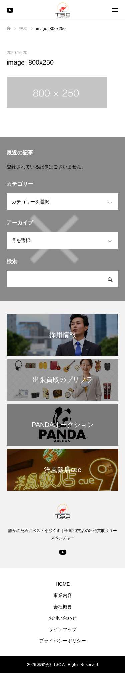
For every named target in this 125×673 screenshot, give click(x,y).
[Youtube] (62, 551)
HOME (63, 584)
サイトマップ (63, 629)
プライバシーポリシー (62, 640)
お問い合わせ (63, 618)
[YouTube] (10, 10)
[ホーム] (9, 28)
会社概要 (62, 606)
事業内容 (62, 595)
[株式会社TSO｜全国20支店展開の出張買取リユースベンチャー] (62, 10)
